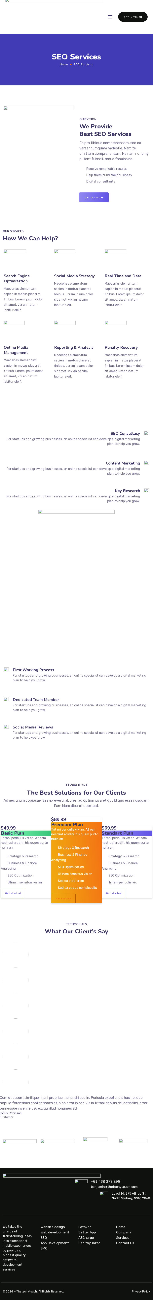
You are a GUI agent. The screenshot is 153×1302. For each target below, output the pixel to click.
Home (64, 64)
